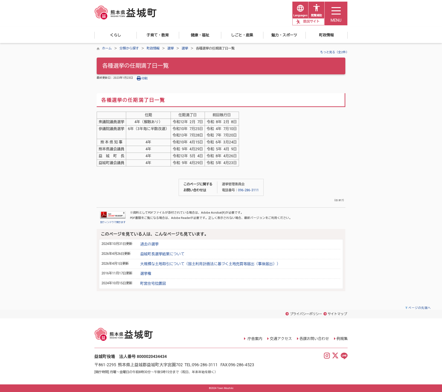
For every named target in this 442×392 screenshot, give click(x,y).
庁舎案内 (254, 339)
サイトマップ (337, 314)
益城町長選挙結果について (162, 254)
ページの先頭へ (419, 308)
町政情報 (153, 48)
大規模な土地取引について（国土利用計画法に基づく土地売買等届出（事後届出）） (210, 264)
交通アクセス (281, 339)
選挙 (170, 48)
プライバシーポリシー (306, 314)
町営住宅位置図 (153, 283)
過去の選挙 (149, 244)
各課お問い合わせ (314, 339)
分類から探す (129, 48)
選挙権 (145, 273)
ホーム (107, 48)
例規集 (342, 339)
